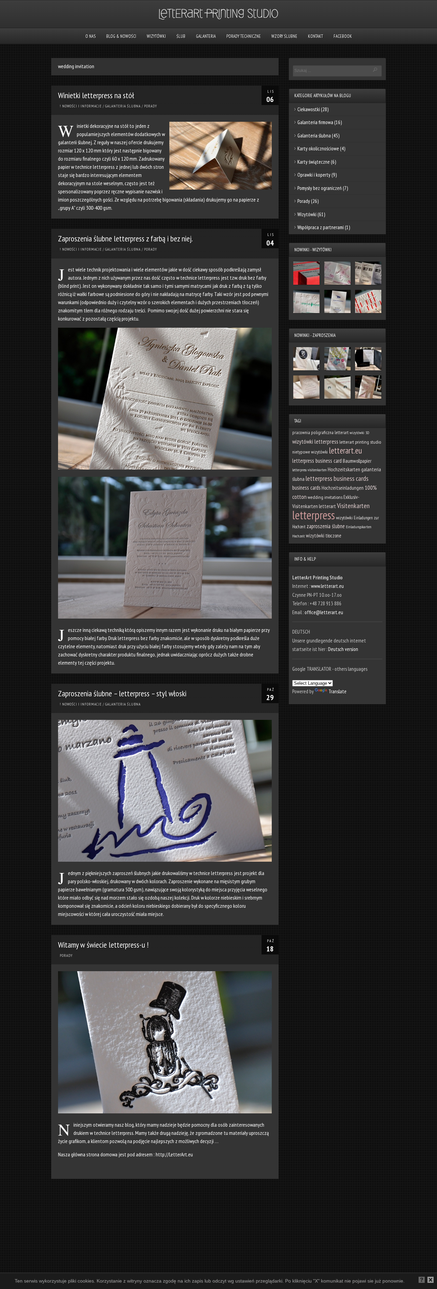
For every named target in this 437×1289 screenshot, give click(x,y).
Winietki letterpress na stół (96, 95)
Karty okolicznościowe (318, 148)
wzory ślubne (284, 36)
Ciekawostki (308, 109)
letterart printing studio (360, 442)
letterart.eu (345, 450)
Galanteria (206, 36)
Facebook (343, 36)
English (49, 1282)
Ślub (181, 36)
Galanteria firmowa (315, 122)
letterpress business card (317, 460)
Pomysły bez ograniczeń (319, 188)
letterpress (313, 514)
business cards (306, 487)
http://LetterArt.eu (174, 1154)
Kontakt (315, 36)
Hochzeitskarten (344, 469)
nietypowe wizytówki (310, 452)
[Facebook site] (16, 1282)
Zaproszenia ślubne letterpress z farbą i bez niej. (125, 238)
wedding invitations (325, 497)
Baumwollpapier (357, 461)
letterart (327, 506)
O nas (90, 36)
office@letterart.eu (324, 612)
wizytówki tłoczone (323, 535)
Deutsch (32, 1282)
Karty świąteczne (313, 162)
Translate (337, 691)
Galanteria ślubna (123, 106)
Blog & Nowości (121, 36)
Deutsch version (343, 649)
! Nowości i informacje (81, 106)
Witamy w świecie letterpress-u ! (103, 944)
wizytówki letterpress (315, 441)
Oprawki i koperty (313, 175)
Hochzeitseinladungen (343, 488)
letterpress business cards (337, 478)
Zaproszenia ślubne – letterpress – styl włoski (122, 693)
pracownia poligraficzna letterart (320, 432)
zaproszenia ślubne (326, 526)
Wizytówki (156, 36)
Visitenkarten (353, 505)
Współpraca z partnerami (320, 227)
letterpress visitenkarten (309, 469)
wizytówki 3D (359, 432)
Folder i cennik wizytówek (83, 1282)
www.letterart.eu (327, 586)
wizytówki (344, 518)
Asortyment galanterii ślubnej (135, 1282)
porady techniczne (243, 36)
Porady (150, 106)
